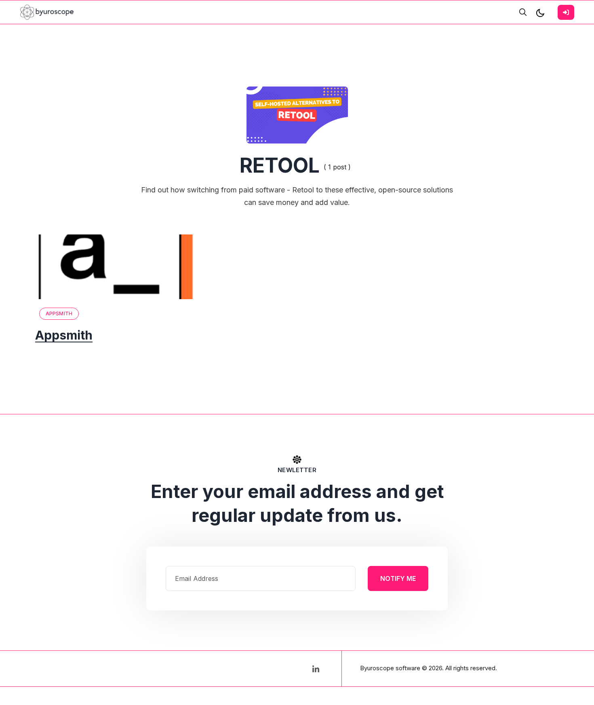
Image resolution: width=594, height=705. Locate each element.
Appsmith (59, 313)
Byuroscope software (390, 668)
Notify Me (398, 578)
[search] (522, 12)
